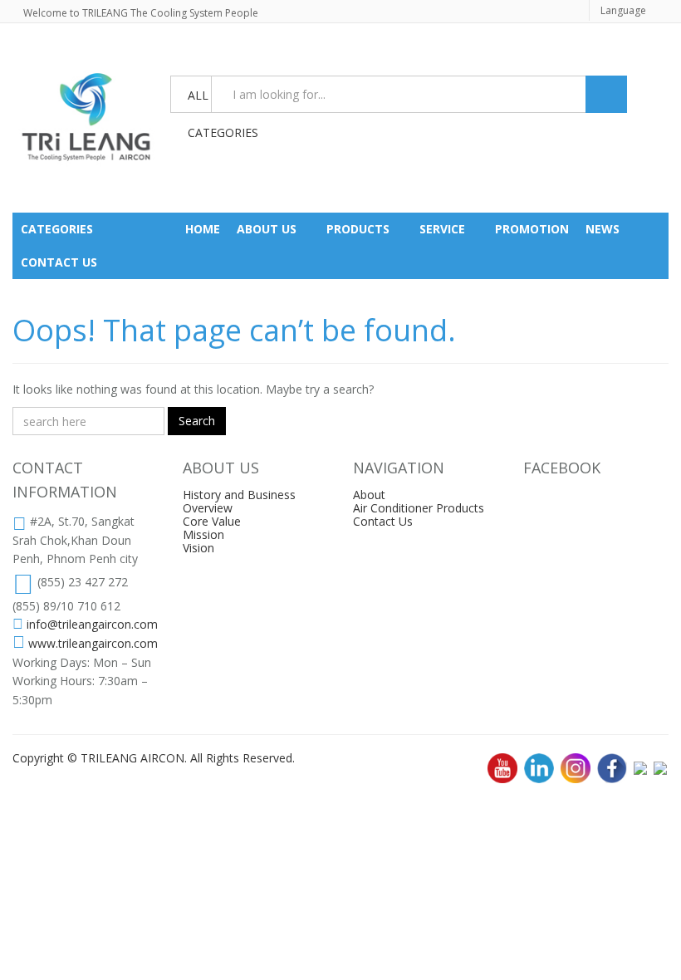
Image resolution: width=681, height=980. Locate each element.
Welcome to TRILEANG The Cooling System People (140, 13)
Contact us (59, 262)
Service (442, 229)
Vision (198, 548)
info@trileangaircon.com (92, 624)
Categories (57, 229)
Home (202, 229)
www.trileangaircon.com (93, 643)
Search (197, 421)
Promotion (532, 229)
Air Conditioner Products (418, 508)
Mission (203, 534)
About (369, 494)
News (602, 229)
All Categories (199, 100)
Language (623, 10)
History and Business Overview (239, 501)
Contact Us (383, 521)
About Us (266, 229)
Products (357, 229)
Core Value (212, 521)
